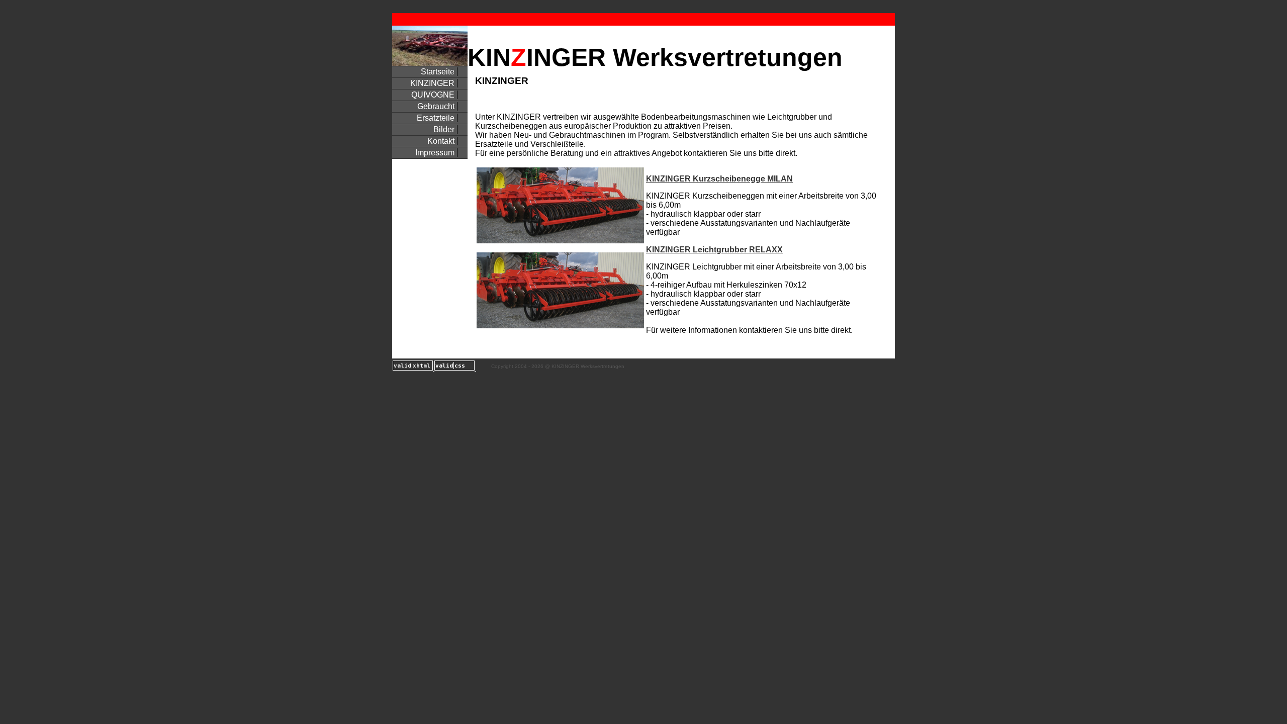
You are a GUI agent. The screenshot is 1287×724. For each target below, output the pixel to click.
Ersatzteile (435, 118)
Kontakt (440, 141)
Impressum (434, 152)
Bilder (443, 129)
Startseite (437, 71)
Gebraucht (435, 106)
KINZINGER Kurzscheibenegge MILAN (719, 178)
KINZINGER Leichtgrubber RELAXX (714, 249)
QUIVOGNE (432, 94)
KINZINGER (432, 83)
